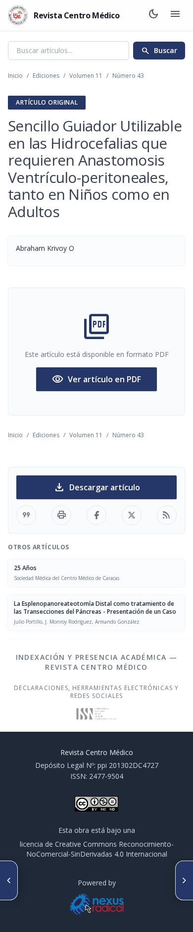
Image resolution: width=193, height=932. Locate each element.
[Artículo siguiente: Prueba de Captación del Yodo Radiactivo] (184, 880)
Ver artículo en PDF (96, 379)
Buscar (159, 50)
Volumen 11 (85, 75)
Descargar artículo (96, 487)
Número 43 (128, 75)
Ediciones (46, 75)
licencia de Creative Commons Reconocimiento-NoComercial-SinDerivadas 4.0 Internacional (97, 849)
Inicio (15, 75)
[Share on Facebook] (96, 515)
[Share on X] (132, 515)
